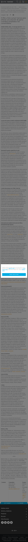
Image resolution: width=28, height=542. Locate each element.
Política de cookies (12, 268)
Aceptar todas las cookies (14, 274)
